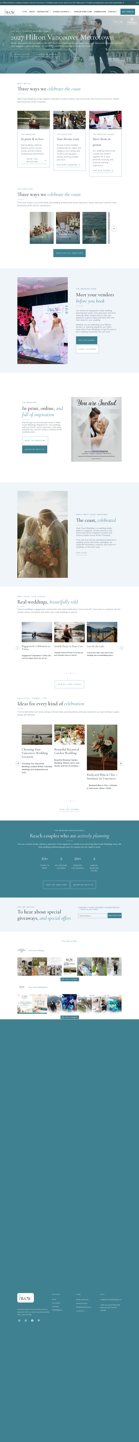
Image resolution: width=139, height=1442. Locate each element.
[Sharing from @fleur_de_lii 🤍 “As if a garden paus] (24, 966)
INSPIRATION (43, 12)
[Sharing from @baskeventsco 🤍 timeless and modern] (54, 966)
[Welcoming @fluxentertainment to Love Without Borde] (114, 1004)
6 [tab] (75, 673)
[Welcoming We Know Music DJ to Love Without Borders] (69, 1004)
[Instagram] (19, 1321)
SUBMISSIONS (100, 12)
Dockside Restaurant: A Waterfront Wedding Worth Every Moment (37, 755)
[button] (3, 44)
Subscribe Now (114, 915)
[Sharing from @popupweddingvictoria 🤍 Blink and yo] (99, 966)
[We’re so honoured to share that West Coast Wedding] (69, 966)
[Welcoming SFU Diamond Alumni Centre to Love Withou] (84, 1004)
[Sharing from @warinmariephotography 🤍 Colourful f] (84, 966)
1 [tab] (64, 673)
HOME (24, 12)
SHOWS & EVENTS (61, 12)
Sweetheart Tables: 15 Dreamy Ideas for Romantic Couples (100, 775)
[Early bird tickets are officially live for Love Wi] (24, 1004)
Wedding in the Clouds (66, 646)
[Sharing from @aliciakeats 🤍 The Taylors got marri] (39, 966)
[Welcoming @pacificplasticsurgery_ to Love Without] (99, 1004)
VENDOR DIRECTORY (83, 12)
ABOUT (32, 12)
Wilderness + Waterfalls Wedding (99, 651)
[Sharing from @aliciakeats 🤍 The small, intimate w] (114, 966)
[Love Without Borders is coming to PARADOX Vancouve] (39, 1004)
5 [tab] (73, 673)
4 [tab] (71, 673)
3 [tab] (68, 673)
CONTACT (112, 12)
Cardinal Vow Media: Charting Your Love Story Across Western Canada (35, 649)
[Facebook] (32, 1321)
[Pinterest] (39, 1321)
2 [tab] (66, 673)
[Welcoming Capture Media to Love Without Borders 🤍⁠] (54, 1004)
